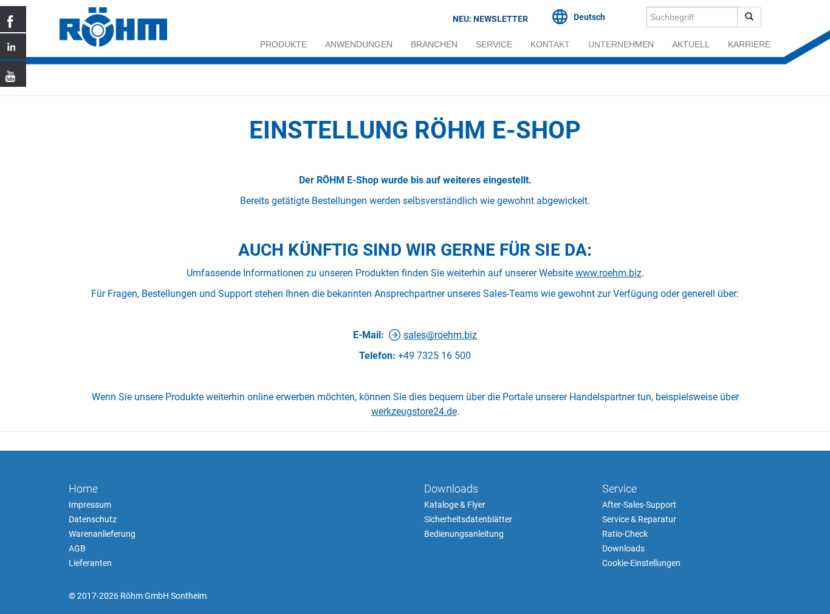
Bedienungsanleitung (464, 534)
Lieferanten (90, 563)
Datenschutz (93, 519)
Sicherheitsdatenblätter (468, 519)
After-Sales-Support (639, 505)
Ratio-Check (625, 534)
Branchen (434, 44)
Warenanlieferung (102, 534)
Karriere (749, 44)
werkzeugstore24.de (414, 411)
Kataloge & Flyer (454, 505)
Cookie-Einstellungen (641, 563)
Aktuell (691, 44)
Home (83, 488)
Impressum (90, 505)
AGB (77, 548)
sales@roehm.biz (440, 335)
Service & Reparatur (639, 519)
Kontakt (550, 44)
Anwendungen (359, 44)
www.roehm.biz (608, 273)
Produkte (283, 44)
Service (494, 44)
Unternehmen (621, 44)
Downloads (451, 488)
